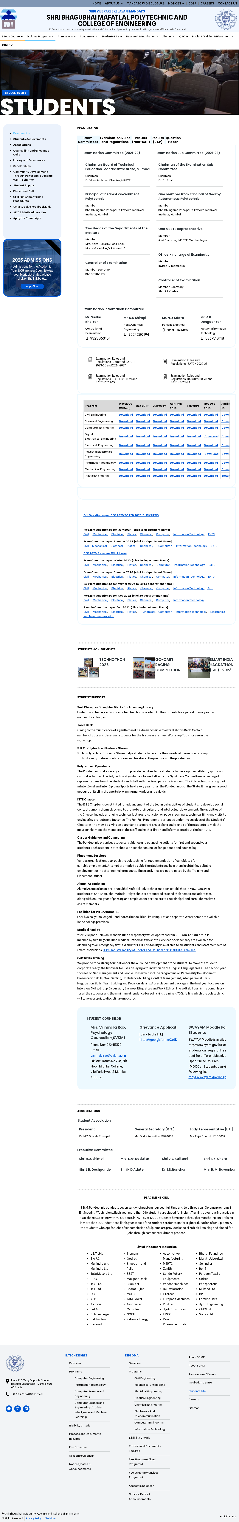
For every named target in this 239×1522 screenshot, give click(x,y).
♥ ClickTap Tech (228, 1516)
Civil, (86, 534)
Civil (86, 565)
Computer (162, 534)
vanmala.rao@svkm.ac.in (108, 1055)
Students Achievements (29, 139)
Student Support (24, 185)
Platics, (131, 546)
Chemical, (146, 546)
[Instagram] (17, 1408)
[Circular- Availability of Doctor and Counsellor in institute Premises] (149, 950)
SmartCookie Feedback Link (32, 206)
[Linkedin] (26, 1408)
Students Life (15, 93)
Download (126, 414)
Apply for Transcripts (27, 218)
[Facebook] (9, 1408)
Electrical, (117, 546)
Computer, (165, 546)
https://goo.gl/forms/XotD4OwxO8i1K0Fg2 (170, 1040)
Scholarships (22, 166)
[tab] (88, 140)
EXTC (211, 534)
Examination (21, 133)
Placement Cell (23, 191)
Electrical (117, 534)
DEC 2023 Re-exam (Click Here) (105, 553)
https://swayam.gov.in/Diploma (211, 1077)
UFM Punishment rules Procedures (28, 199)
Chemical (146, 534)
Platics (131, 534)
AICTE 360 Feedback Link (29, 212)
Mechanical (100, 565)
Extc (210, 588)
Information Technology (188, 534)
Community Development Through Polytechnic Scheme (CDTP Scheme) (33, 175)
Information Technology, (189, 588)
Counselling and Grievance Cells (31, 152)
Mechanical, (100, 534)
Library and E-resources (29, 160)
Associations (22, 145)
